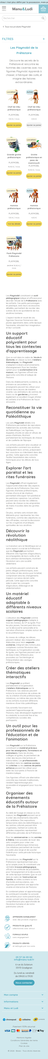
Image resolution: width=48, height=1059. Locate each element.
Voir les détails (14, 224)
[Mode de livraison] (24, 1019)
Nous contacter (24, 982)
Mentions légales (24, 1037)
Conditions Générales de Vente (24, 1040)
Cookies (24, 1043)
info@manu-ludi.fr (24, 959)
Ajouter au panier (14, 125)
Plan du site (24, 1046)
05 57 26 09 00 (24, 957)
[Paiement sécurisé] (24, 1030)
